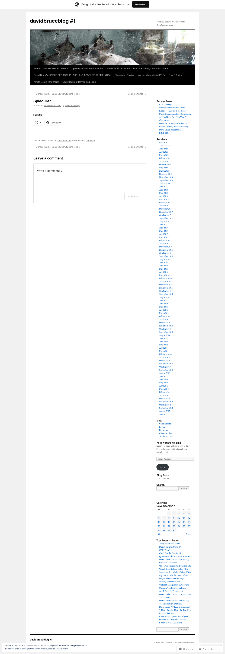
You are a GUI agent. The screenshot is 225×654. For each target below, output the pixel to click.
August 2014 (164, 335)
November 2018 (166, 177)
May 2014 (163, 344)
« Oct (158, 533)
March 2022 (164, 170)
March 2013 (164, 388)
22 (169, 526)
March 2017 (164, 237)
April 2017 (163, 234)
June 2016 (163, 265)
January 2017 (165, 243)
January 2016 (165, 281)
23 (174, 526)
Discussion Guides (124, 75)
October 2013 (165, 366)
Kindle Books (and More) (46, 81)
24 (179, 526)
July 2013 (163, 376)
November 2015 (166, 287)
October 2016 (165, 252)
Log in (162, 426)
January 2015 (165, 319)
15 (169, 521)
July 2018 (163, 186)
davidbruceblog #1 (53, 20)
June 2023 (163, 148)
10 (179, 517)
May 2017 (163, 230)
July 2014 (163, 338)
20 (159, 526)
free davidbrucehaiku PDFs (151, 75)
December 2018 (165, 173)
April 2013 (163, 385)
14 (164, 521)
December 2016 (165, 246)
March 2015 (164, 313)
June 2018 (163, 189)
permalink (90, 140)
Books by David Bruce (118, 68)
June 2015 (163, 303)
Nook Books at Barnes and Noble (79, 81)
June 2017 (163, 227)
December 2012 (165, 398)
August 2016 (164, 259)
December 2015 (165, 284)
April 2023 (163, 151)
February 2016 (165, 278)
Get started (140, 4)
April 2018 (163, 196)
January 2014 (165, 357)
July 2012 (163, 414)
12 (189, 517)
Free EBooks (175, 75)
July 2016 (163, 262)
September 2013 (166, 369)
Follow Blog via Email (169, 442)
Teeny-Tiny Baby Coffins (169, 543)
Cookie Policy (62, 648)
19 (189, 521)
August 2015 (164, 297)
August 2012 (164, 411)
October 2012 (165, 404)
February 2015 (165, 316)
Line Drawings (165, 104)
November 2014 (166, 325)
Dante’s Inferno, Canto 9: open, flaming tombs (56, 93)
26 (189, 526)
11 (184, 517)
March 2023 (164, 154)
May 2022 (163, 167)
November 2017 (166, 211)
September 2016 (166, 256)
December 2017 (165, 208)
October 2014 (165, 328)
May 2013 (163, 382)
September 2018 (166, 180)
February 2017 (165, 240)
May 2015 (163, 306)
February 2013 (165, 392)
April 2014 (163, 347)
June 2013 (163, 379)
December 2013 (165, 360)
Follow (163, 467)
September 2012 (166, 407)
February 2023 (165, 158)
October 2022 (165, 164)
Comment (133, 196)
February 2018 (165, 202)
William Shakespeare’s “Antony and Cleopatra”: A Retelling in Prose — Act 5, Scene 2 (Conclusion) (174, 587)
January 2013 (165, 395)
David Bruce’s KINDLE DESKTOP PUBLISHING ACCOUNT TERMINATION (72, 75)
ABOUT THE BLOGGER (55, 68)
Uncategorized (64, 140)
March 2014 (164, 350)
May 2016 (163, 268)
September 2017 (166, 218)
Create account (165, 423)
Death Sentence (137, 93)
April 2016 (163, 271)
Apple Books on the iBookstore (87, 68)
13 (159, 521)
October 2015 (165, 290)
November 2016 (166, 249)
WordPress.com (165, 436)
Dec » (189, 533)
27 (159, 530)
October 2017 (165, 215)
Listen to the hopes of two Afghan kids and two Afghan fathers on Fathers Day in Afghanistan (173, 619)
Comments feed (165, 433)
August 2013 (164, 373)
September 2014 (166, 332)
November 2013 (166, 363)
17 (179, 521)
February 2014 (165, 354)
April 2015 (163, 309)
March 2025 (164, 142)
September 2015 (166, 294)
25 (184, 526)
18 (184, 521)
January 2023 (165, 161)
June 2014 (163, 341)
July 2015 (163, 300)
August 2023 (164, 145)
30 (174, 530)
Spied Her (42, 100)
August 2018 (164, 183)
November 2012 (166, 401)
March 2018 (164, 199)
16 (174, 521)
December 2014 (165, 322)
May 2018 (163, 192)
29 (169, 530)
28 (164, 530)
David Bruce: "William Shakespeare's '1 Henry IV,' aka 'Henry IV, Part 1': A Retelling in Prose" (175, 609)
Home (37, 68)
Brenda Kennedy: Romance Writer (150, 68)
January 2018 (165, 205)
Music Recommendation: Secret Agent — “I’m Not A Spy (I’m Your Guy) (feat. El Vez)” (175, 117)
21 (164, 526)
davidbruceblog (72, 105)
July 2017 (163, 224)
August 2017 (164, 221)
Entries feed (164, 430)
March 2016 (164, 275)
